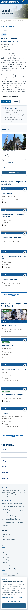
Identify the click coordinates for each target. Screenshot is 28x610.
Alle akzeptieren (14, 606)
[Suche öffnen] (18, 2)
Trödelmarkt (17, 513)
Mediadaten (5, 537)
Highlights (22, 510)
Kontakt (5, 542)
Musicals (3, 522)
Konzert (17, 20)
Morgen (9, 510)
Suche (14, 20)
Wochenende (22, 519)
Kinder (19, 516)
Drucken (16, 101)
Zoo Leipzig (4, 513)
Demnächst (5, 503)
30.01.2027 (11, 44)
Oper (13, 522)
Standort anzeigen (14, 172)
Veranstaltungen (8, 20)
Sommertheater (15, 510)
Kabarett (21, 522)
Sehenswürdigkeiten (15, 503)
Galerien (6, 507)
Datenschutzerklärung (7, 597)
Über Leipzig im (6, 534)
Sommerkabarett (6, 516)
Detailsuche (5, 562)
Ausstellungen (6, 519)
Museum (8, 522)
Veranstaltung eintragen (9, 539)
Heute (16, 522)
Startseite (3, 20)
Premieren (10, 513)
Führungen (14, 516)
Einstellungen (18, 597)
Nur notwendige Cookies (14, 601)
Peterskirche (22, 20)
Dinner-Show (14, 519)
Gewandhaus (5, 525)
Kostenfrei (5, 555)
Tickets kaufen (6, 101)
